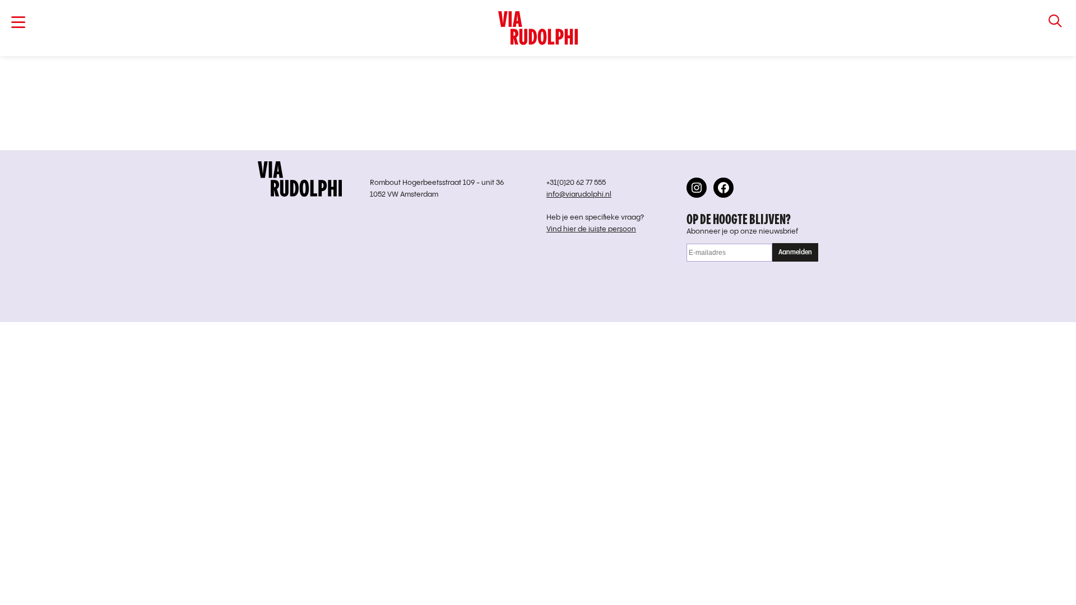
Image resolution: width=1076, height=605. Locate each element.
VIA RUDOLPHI (538, 28)
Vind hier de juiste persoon (591, 229)
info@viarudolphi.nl (578, 194)
